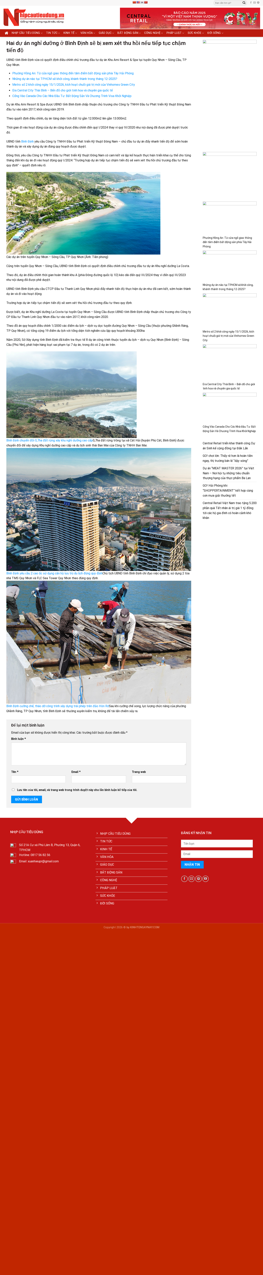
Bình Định (27, 141)
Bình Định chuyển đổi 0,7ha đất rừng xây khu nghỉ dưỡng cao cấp (49, 440)
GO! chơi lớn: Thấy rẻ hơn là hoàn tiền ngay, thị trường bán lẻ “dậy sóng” (228, 458)
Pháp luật (174, 33)
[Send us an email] (254, 2)
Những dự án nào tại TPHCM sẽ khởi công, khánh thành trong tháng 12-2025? (64, 79)
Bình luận (18, 739)
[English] (138, 2)
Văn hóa (86, 33)
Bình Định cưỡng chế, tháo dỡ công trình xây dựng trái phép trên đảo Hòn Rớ (57, 706)
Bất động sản (127, 33)
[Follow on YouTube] (205, 879)
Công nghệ (152, 33)
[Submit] (244, 3)
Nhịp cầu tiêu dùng (26, 33)
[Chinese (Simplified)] (134, 2)
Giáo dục (105, 33)
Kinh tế (69, 33)
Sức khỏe (194, 33)
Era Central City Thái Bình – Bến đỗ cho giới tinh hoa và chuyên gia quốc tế (62, 90)
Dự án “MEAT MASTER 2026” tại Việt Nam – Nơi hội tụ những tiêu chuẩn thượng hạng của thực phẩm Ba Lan (228, 473)
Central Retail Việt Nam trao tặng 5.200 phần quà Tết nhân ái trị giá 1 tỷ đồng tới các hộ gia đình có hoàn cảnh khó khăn (230, 510)
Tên (14, 772)
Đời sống (214, 33)
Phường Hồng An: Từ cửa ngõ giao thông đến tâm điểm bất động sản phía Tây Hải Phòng (73, 73)
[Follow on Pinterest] (258, 2)
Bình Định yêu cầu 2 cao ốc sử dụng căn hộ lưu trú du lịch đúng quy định (54, 573)
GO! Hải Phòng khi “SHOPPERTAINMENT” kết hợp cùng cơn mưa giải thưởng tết (228, 490)
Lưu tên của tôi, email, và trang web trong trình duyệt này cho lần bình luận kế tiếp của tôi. (77, 790)
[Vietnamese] (145, 2)
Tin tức (51, 33)
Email (75, 772)
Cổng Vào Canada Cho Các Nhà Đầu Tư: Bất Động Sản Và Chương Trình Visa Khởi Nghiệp (72, 96)
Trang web (139, 772)
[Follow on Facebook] (251, 2)
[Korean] (142, 2)
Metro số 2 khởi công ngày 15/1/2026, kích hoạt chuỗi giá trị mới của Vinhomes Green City (73, 84)
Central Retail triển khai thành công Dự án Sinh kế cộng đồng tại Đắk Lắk (229, 445)
